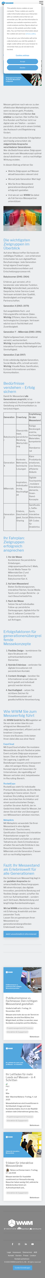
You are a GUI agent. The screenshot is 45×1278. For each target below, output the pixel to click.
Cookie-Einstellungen (22, 1268)
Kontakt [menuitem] (11, 1256)
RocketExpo (9, 783)
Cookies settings (22, 55)
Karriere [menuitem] (19, 1256)
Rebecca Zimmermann (20, 1170)
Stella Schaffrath (13, 1008)
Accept (22, 61)
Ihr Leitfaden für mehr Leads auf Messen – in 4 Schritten (20, 1077)
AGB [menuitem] (35, 1252)
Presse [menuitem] (25, 1256)
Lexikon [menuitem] (33, 1256)
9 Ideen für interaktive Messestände (19, 1164)
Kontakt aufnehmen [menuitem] (22, 1259)
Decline (22, 68)
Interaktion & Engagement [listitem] (17, 1032)
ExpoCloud (8, 744)
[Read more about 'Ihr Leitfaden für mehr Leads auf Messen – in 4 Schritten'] (22, 1056)
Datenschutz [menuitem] (27, 1252)
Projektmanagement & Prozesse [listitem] (20, 1028)
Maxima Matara (17, 1097)
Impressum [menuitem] (17, 1252)
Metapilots (8, 820)
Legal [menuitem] (9, 1252)
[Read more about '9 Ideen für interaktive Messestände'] (22, 1144)
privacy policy (31, 34)
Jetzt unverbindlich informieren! (21, 934)
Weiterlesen (34, 1037)
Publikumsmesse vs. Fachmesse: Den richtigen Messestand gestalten (21, 1001)
